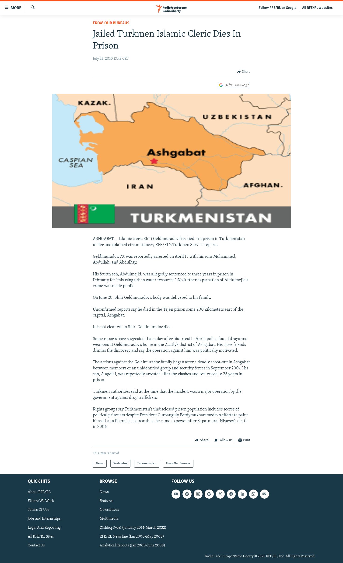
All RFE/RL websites (317, 8)
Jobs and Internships (44, 519)
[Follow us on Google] (209, 494)
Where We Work (41, 501)
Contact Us (36, 545)
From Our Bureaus (111, 23)
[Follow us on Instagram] (198, 494)
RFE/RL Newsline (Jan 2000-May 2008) (132, 537)
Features (106, 501)
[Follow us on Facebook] (231, 494)
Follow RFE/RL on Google (277, 8)
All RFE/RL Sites (41, 537)
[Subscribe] (264, 494)
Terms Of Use (38, 510)
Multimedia (109, 519)
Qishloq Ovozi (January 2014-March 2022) (133, 528)
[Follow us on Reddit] (186, 494)
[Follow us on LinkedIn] (242, 494)
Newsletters (109, 510)
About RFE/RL (39, 492)
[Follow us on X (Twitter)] (220, 494)
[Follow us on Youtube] (176, 494)
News (104, 492)
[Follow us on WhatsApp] (253, 494)
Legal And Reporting (44, 528)
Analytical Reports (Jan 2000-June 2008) (132, 545)
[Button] (243, 72)
